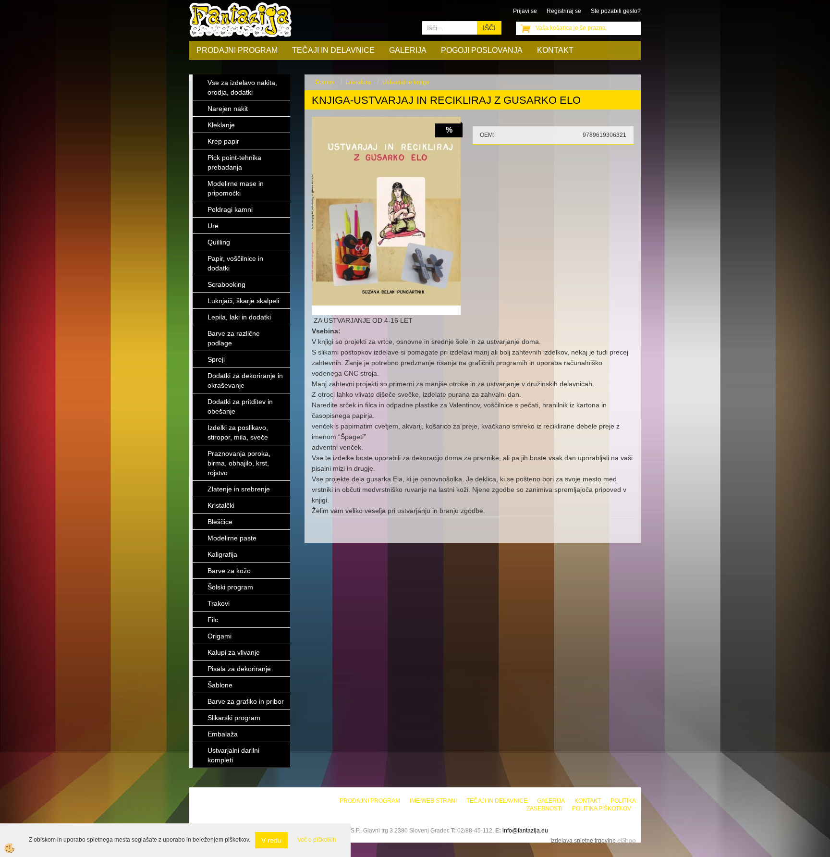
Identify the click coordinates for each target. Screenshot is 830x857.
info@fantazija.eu (525, 830)
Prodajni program (237, 50)
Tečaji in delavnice (333, 50)
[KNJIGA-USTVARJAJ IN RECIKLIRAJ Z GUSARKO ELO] (386, 211)
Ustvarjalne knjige (405, 82)
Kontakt (555, 50)
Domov (325, 82)
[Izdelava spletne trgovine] (626, 840)
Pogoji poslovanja (482, 50)
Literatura (358, 82)
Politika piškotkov (601, 808)
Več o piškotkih (316, 839)
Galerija (408, 50)
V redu (271, 840)
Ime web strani (433, 800)
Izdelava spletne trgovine (583, 840)
